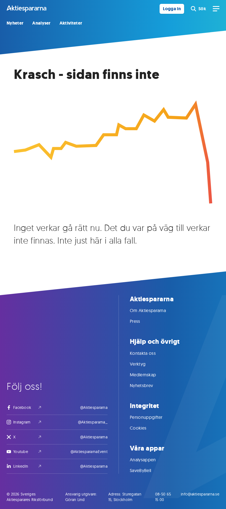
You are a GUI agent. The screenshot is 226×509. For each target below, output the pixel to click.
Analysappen (143, 459)
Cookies (138, 428)
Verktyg (138, 364)
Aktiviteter (71, 23)
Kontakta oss (143, 353)
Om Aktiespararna (148, 310)
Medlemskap (143, 374)
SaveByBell (140, 470)
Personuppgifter (146, 417)
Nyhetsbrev (141, 385)
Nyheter (15, 23)
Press (135, 321)
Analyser (41, 23)
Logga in (172, 9)
